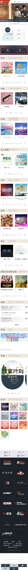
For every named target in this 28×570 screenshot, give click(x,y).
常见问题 (19, 543)
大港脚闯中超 (7, 229)
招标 (20, 541)
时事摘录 (21, 106)
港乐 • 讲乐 (7, 259)
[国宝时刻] (12, 368)
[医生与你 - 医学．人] (26, 307)
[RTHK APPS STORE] (7, 523)
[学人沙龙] (14, 406)
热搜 (3, 302)
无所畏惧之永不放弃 (7, 290)
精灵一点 (7, 168)
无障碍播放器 (17, 545)
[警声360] (5, 415)
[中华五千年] (7, 533)
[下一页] (24, 33)
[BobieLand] (14, 342)
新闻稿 (6, 541)
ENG (18, 1)
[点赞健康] (7, 472)
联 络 (8, 455)
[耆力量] (7, 513)
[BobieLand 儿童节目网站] (20, 472)
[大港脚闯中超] (26, 318)
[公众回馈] (18, 455)
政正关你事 (21, 76)
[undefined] (15, 1)
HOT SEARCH (17, 302)
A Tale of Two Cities (7, 198)
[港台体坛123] (5, 406)
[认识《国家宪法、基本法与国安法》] (20, 503)
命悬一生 (21, 290)
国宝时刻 (19, 34)
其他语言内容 (13, 547)
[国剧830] (7, 483)
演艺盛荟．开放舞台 (21, 259)
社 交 (22, 452)
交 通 (8, 452)
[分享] (19, 452)
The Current (21, 137)
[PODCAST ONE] (20, 523)
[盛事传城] (20, 513)
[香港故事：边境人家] (5, 434)
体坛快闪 (21, 229)
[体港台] (20, 462)
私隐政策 (6, 545)
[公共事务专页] (7, 493)
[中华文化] (7, 503)
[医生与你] (23, 406)
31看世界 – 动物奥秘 (7, 34)
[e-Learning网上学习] (20, 483)
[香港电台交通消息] (5, 452)
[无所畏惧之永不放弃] (26, 312)
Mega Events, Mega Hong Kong (21, 198)
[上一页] (3, 33)
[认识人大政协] (23, 425)
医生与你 (21, 168)
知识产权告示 (8, 543)
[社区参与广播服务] (20, 493)
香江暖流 (7, 106)
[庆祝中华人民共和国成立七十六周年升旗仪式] (14, 425)
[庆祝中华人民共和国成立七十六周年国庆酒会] (5, 425)
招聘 (14, 541)
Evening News (7, 137)
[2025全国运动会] (7, 462)
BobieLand (7, 76)
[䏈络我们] (5, 455)
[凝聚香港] (14, 415)
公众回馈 (22, 455)
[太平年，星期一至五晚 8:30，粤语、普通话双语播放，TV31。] (14, 12)
